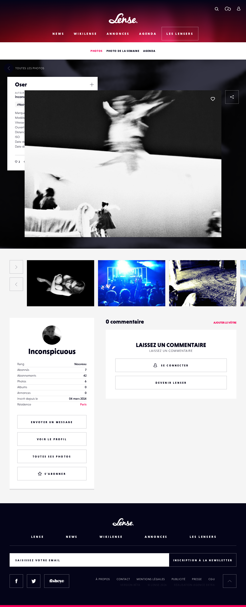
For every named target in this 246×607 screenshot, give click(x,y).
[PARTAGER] (232, 97)
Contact (123, 579)
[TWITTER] (33, 581)
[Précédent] (16, 284)
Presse (197, 579)
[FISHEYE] (56, 581)
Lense (37, 536)
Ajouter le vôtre (225, 322)
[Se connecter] (238, 8)
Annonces (118, 33)
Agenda (148, 33)
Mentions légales (151, 579)
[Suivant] (16, 267)
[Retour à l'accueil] (123, 18)
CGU (212, 579)
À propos (103, 579)
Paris (83, 404)
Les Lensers (180, 33)
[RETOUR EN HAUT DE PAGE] (229, 581)
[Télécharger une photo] (227, 8)
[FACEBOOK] (16, 581)
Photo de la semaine (123, 50)
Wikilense (85, 33)
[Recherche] (216, 8)
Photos (96, 50)
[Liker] (212, 99)
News (58, 33)
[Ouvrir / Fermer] (92, 84)
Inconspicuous (40, 298)
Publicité (179, 579)
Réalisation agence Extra (194, 584)
